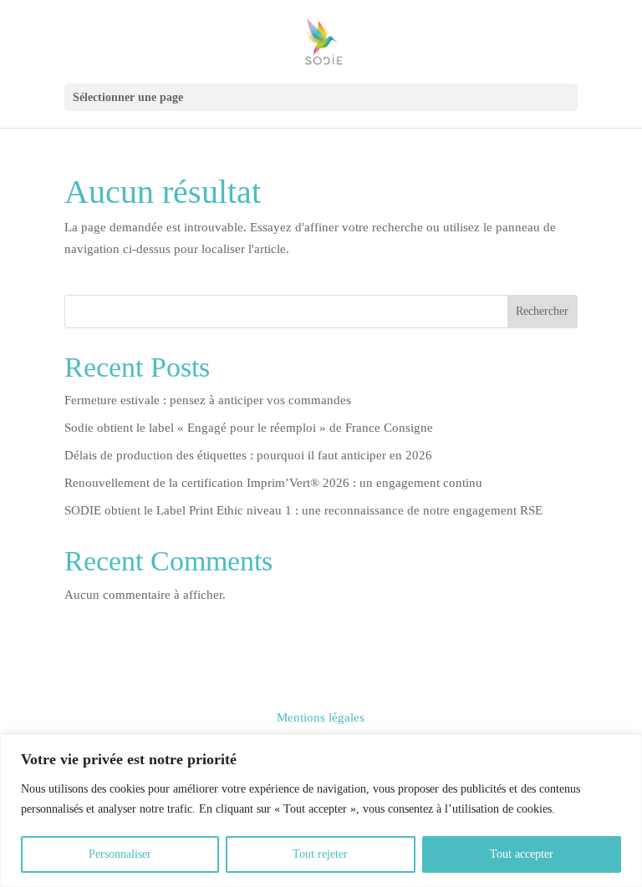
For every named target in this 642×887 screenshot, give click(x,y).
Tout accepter (521, 854)
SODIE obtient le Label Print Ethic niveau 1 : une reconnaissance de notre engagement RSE (303, 510)
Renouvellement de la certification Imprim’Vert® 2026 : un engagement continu (273, 482)
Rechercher (542, 311)
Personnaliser (120, 854)
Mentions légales (320, 717)
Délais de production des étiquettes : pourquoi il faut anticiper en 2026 (248, 455)
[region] (321, 810)
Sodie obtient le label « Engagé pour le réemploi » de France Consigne (248, 427)
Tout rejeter (320, 854)
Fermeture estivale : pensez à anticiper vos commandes (207, 400)
